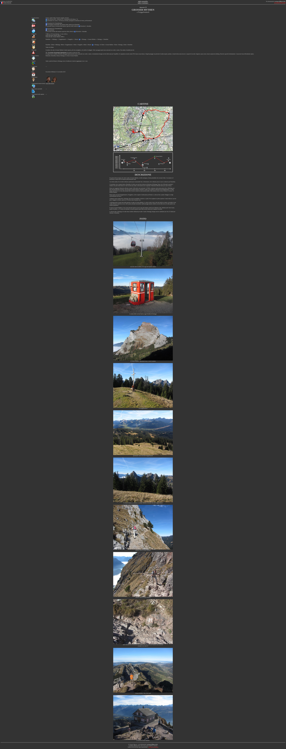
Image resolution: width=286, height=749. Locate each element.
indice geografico (143, 1)
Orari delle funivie (50, 83)
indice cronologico (143, 3)
